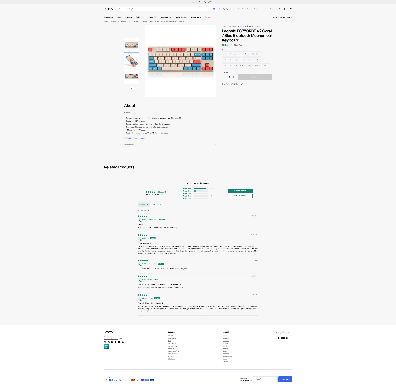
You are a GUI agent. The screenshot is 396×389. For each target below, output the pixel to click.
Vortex (225, 359)
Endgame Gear (227, 356)
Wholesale (171, 359)
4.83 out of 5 (161, 192)
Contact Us (172, 343)
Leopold (225, 348)
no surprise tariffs (195, 2)
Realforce (226, 338)
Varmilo (225, 346)
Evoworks (226, 354)
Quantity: (225, 72)
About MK (171, 348)
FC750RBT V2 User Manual (134, 138)
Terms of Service (173, 351)
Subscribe (285, 379)
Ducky (225, 336)
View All (225, 361)
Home (106, 21)
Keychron (226, 341)
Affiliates (171, 356)
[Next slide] (132, 89)
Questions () (156, 204)
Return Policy (172, 346)
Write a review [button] (240, 190)
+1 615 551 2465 (286, 17)
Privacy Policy (172, 354)
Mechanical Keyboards (118, 21)
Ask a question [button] (240, 196)
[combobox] (167, 9)
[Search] (214, 9)
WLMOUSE (226, 343)
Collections (172, 338)
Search (170, 336)
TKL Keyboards (133, 21)
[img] (143, 216)
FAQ (169, 341)
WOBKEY (225, 351)
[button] (285, 9)
